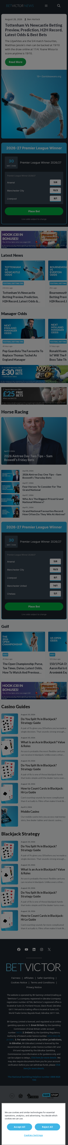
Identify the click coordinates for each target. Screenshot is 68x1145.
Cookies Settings (33, 1135)
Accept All (19, 1127)
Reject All (47, 1127)
